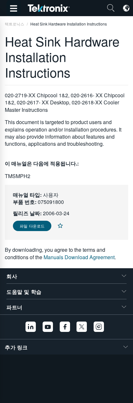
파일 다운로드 (32, 225)
